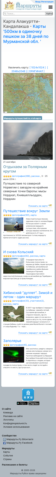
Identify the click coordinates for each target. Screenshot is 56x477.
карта (33, 215)
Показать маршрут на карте (33, 244)
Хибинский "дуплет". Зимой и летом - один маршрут (27, 295)
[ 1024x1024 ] (38, 67)
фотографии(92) (20, 256)
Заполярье (12, 341)
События (8, 455)
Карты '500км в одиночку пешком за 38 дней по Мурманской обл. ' (25, 34)
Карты (6, 452)
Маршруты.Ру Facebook (19, 442)
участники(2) (37, 300)
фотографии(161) (20, 215)
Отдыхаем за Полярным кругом (25, 169)
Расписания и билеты (14, 464)
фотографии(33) (20, 300)
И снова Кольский (18, 252)
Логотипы (8, 419)
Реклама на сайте (13, 416)
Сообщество (9, 435)
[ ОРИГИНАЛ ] (36, 71)
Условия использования (16, 426)
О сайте (6, 408)
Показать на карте (38, 206)
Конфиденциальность (15, 423)
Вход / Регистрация (44, 2)
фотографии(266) (21, 176)
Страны (7, 459)
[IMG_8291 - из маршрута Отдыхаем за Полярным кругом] (28, 141)
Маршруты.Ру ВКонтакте (20, 439)
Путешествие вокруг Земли (26, 211)
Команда (8, 412)
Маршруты (8, 448)
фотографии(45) (18, 345)
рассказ (35, 176)
